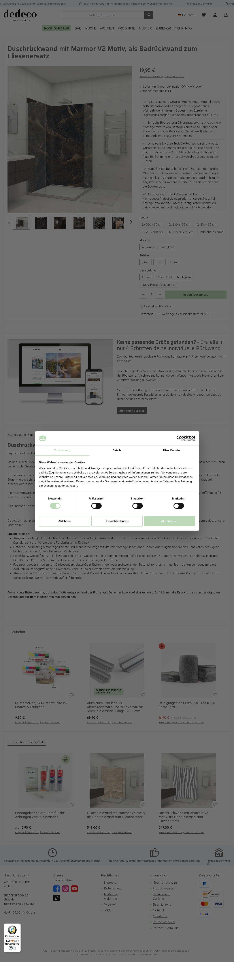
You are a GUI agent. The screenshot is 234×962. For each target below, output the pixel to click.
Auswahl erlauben (117, 521)
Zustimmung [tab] (62, 450)
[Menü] (18, 926)
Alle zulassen (169, 521)
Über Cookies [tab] (172, 450)
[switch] (96, 506)
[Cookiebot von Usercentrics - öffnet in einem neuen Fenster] (179, 438)
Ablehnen (64, 521)
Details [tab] (117, 450)
